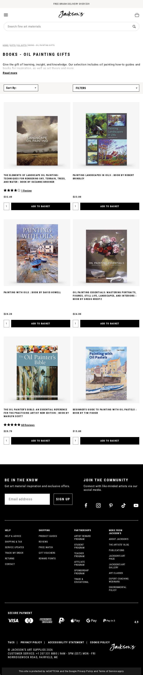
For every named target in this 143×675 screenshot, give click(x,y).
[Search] (134, 27)
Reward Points (47, 558)
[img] (5, 190)
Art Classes (116, 573)
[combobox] (66, 26)
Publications (116, 550)
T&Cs (11, 642)
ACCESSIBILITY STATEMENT (66, 642)
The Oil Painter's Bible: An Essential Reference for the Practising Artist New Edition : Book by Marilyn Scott (36, 413)
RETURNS (9, 558)
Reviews (43, 541)
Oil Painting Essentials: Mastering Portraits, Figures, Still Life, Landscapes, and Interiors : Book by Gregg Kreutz (104, 295)
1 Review (26, 190)
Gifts (12, 45)
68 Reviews (28, 425)
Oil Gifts (21, 45)
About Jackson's (118, 539)
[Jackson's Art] (71, 14)
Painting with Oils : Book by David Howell (32, 292)
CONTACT (10, 564)
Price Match (46, 547)
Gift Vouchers (47, 553)
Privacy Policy (85, 671)
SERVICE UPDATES (14, 547)
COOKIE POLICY (100, 642)
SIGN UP (63, 499)
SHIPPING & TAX (13, 541)
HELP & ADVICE (13, 536)
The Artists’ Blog (119, 544)
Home (5, 45)
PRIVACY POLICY (31, 642)
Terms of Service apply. (111, 671)
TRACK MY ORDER (14, 553)
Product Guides (48, 536)
